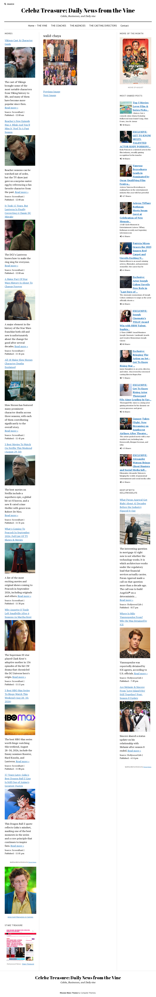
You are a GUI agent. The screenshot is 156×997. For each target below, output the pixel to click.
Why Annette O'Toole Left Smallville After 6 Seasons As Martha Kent (18, 613)
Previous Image (51, 91)
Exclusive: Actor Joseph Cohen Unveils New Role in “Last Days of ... (135, 284)
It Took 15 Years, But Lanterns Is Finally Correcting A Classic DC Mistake (18, 211)
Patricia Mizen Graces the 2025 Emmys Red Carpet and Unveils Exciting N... (135, 251)
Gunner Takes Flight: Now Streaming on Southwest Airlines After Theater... (134, 426)
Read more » (11, 107)
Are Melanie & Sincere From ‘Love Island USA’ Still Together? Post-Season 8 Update (132, 692)
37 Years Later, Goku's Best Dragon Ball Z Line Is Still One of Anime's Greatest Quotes (18, 780)
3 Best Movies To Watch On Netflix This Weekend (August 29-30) (18, 448)
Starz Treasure (28, 964)
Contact (125, 25)
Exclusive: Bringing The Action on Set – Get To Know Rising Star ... (135, 358)
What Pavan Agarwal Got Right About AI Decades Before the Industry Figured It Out (133, 505)
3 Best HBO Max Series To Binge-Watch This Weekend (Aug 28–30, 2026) (17, 696)
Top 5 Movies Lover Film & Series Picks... (141, 106)
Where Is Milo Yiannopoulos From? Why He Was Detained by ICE (133, 619)
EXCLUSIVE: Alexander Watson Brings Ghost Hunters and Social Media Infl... (135, 463)
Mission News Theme (69, 993)
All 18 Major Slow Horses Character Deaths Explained (18, 363)
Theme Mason (32, 862)
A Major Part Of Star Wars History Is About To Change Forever (19, 282)
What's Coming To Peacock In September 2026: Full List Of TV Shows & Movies (17, 534)
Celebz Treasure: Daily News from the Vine (78, 10)
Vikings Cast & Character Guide (19, 42)
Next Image (49, 95)
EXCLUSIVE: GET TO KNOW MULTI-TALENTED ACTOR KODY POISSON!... (135, 139)
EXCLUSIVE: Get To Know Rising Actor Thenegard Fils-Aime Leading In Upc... (135, 392)
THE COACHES (58, 25)
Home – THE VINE (37, 25)
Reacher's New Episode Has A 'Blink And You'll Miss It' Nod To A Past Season (17, 126)
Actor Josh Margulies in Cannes (20, 917)
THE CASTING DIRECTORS (103, 25)
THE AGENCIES (77, 25)
